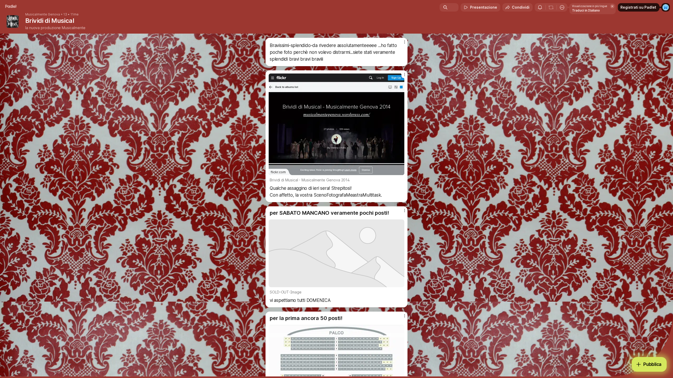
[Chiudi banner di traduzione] (612, 6)
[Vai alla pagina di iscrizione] (665, 7)
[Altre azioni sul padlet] (562, 7)
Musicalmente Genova (42, 14)
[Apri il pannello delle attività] (540, 7)
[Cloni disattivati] (551, 7)
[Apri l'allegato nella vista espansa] (336, 253)
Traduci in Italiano (586, 10)
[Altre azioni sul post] (404, 42)
